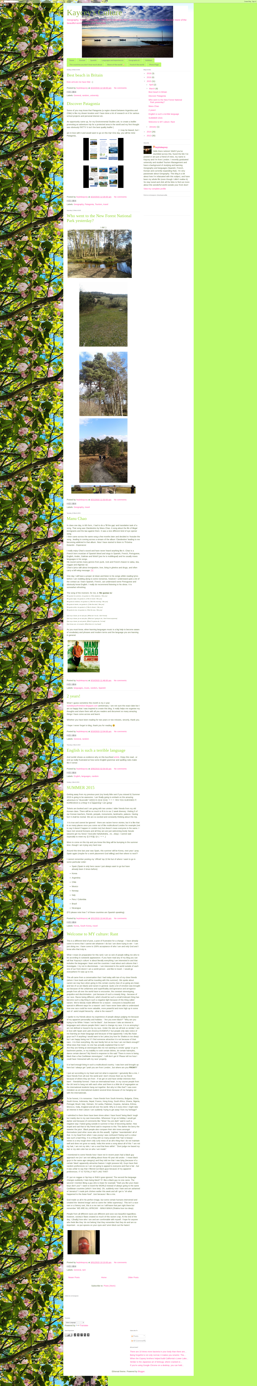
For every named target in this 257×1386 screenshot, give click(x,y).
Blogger (141, 1371)
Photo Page (154, 65)
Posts (135, 1336)
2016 (149, 77)
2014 (149, 132)
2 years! (73, 696)
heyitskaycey (161, 147)
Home (71, 60)
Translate (84, 1325)
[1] (92, 570)
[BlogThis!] (70, 92)
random (85, 95)
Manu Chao (77, 518)
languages (78, 688)
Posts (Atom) (109, 1286)
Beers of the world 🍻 (116, 65)
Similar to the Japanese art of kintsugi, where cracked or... (156, 1362)
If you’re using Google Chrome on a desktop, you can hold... (157, 1365)
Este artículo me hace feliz (78, 82)
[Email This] (68, 92)
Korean (82, 60)
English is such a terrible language (96, 750)
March (152, 88)
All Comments (139, 1341)
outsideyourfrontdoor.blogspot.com (82, 706)
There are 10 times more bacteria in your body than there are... (158, 1352)
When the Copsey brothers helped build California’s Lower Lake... (159, 1358)
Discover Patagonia (83, 103)
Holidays (148, 60)
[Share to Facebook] (73, 92)
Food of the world (137, 65)
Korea (76, 926)
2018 (149, 73)
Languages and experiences (112, 60)
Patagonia (89, 204)
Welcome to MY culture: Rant (92, 934)
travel (105, 204)
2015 (149, 81)
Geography (79, 204)
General (77, 95)
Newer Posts (74, 1277)
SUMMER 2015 (80, 787)
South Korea (85, 926)
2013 (149, 136)
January (153, 127)
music (86, 688)
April (151, 85)
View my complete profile (155, 189)
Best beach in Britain (85, 75)
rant (84, 1270)
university (94, 95)
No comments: (120, 88)
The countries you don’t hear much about (85, 65)
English (77, 776)
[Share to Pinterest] (75, 92)
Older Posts (133, 1277)
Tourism (98, 204)
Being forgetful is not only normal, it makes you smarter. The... (158, 1355)
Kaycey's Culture (94, 12)
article (116, 757)
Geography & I (134, 60)
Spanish (93, 60)
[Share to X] (71, 92)
